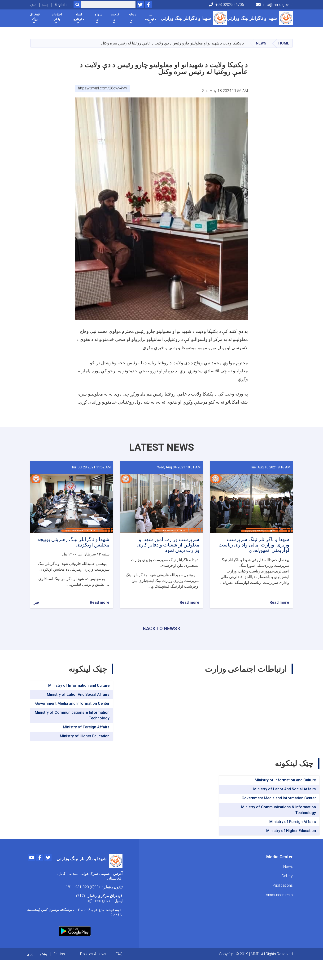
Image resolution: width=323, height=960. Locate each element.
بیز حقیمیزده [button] (150, 17)
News (261, 43)
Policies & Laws (93, 954)
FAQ (119, 954)
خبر (36, 602)
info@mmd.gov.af (278, 4)
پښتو (45, 5)
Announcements (279, 895)
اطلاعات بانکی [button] (57, 17)
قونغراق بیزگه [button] (35, 17)
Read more (279, 602)
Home (283, 43)
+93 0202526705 (229, 4)
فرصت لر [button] (115, 17)
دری (33, 5)
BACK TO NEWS (160, 628)
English (60, 4)
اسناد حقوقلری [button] (78, 17)
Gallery (287, 876)
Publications (283, 885)
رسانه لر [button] (132, 17)
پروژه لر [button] (98, 17)
